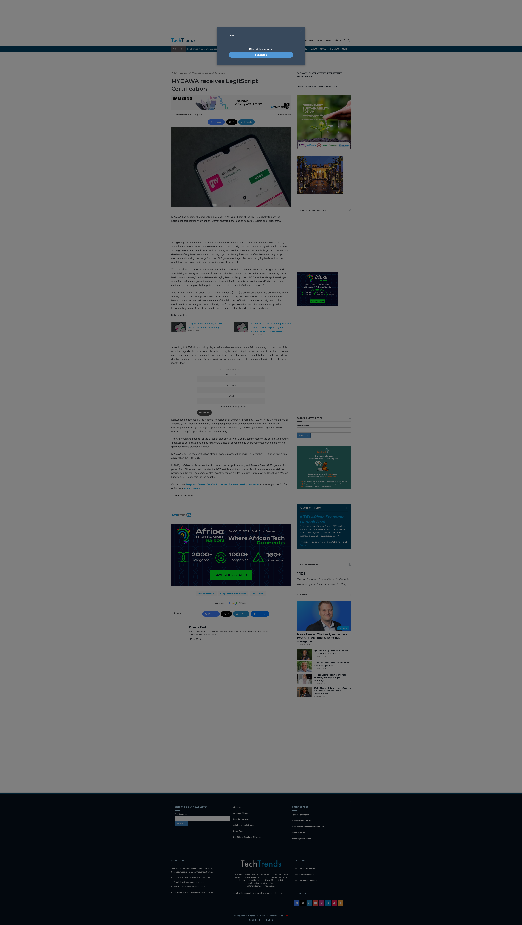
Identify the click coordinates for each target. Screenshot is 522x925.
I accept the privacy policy (262, 49)
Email (231, 35)
